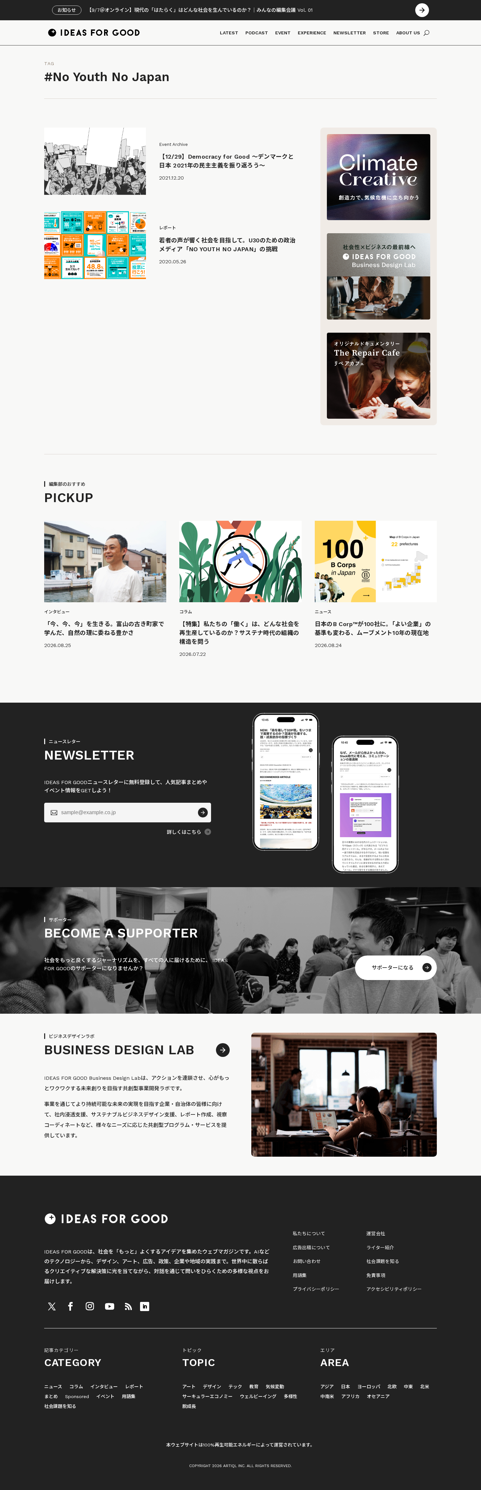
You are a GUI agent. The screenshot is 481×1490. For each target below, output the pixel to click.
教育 (253, 1386)
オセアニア (378, 1396)
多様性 (290, 1396)
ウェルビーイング (258, 1396)
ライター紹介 (380, 1247)
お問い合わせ (307, 1261)
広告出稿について (311, 1247)
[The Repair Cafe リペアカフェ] (378, 417)
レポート (134, 1386)
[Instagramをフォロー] (89, 1306)
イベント (105, 1396)
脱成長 (189, 1406)
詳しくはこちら (184, 832)
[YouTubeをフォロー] (109, 1306)
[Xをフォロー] (51, 1306)
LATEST (229, 32)
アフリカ (350, 1396)
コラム (76, 1386)
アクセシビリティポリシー (394, 1289)
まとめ (51, 1396)
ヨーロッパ (368, 1386)
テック (235, 1386)
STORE (381, 32)
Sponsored (77, 1396)
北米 (424, 1386)
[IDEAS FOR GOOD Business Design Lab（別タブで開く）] (378, 318)
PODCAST (256, 32)
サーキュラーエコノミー (207, 1396)
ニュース (53, 1386)
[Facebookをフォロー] (70, 1306)
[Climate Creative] (378, 218)
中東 (408, 1386)
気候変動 (275, 1386)
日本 (345, 1386)
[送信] (203, 812)
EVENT (283, 32)
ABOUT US (408, 32)
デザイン (212, 1386)
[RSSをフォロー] (128, 1306)
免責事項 (375, 1275)
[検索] (426, 32)
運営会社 (375, 1233)
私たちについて (309, 1233)
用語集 (300, 1275)
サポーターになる (393, 968)
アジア (327, 1386)
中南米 (327, 1396)
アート (189, 1386)
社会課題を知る (382, 1261)
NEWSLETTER (349, 32)
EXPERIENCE (312, 32)
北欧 (392, 1386)
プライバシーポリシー (316, 1289)
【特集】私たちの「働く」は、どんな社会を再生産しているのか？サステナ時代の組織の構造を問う (239, 633)
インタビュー (104, 1386)
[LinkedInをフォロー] (144, 1306)
